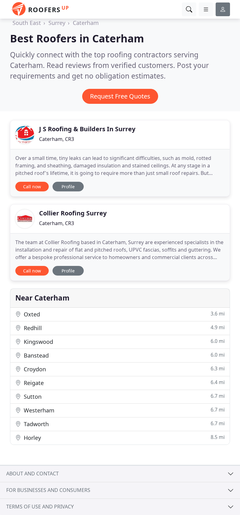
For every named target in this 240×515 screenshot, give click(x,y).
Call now (32, 187)
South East (26, 22)
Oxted (123, 314)
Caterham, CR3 (56, 139)
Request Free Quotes (120, 96)
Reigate (123, 383)
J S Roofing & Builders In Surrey (87, 129)
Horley (123, 437)
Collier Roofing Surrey (73, 213)
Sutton (123, 396)
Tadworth (123, 424)
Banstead (123, 355)
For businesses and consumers (48, 490)
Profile (68, 187)
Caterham (86, 22)
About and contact (32, 473)
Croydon (123, 369)
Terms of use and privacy (40, 506)
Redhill (123, 328)
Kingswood (123, 341)
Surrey (56, 22)
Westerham (123, 410)
